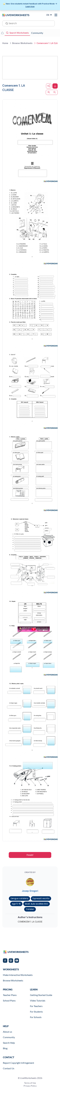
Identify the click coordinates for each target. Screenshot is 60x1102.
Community (9, 1037)
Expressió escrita (41, 898)
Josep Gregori (30, 890)
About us (7, 1031)
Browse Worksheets (13, 980)
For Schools (36, 1017)
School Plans (9, 1000)
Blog (5, 1048)
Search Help (9, 1042)
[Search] (5, 23)
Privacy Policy (30, 1086)
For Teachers (36, 1006)
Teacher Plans (10, 995)
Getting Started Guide (41, 995)
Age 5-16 (16, 903)
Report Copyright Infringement (18, 1062)
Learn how (30, 6)
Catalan (30, 909)
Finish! (30, 855)
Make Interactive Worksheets (18, 975)
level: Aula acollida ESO (36, 903)
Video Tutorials (37, 1000)
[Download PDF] (55, 86)
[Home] (15, 14)
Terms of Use (30, 1083)
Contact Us (8, 1068)
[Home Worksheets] (2, 33)
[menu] (56, 15)
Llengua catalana (19, 898)
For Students (36, 1011)
